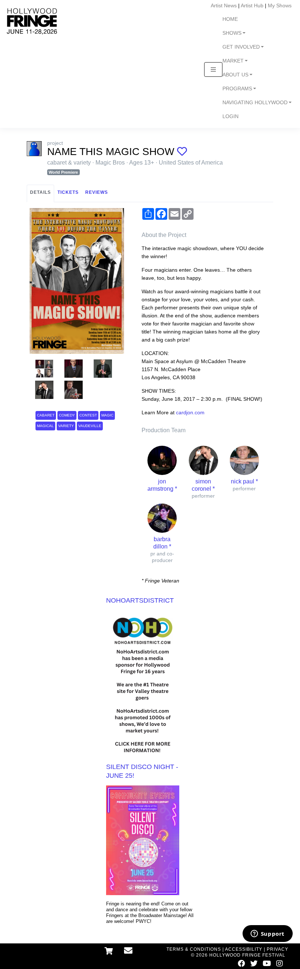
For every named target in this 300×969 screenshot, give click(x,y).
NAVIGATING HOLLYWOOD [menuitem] (255, 102)
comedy (67, 415)
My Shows (280, 5)
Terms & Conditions (193, 949)
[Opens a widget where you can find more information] (267, 934)
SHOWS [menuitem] (231, 33)
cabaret (46, 415)
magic (107, 415)
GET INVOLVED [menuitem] (241, 47)
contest (88, 415)
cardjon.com (190, 412)
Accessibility (243, 949)
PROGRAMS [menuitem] (237, 88)
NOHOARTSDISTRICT (140, 600)
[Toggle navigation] (213, 69)
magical (45, 426)
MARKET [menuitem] (233, 61)
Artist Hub (252, 5)
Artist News (224, 5)
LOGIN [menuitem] (230, 116)
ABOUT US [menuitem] (235, 75)
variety (66, 426)
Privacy (277, 949)
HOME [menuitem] (230, 19)
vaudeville (89, 426)
